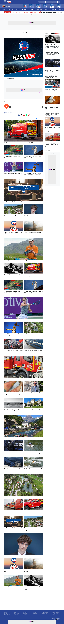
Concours (39, 9)
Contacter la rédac (17, 614)
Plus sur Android (45, 613)
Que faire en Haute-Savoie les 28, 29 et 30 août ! (52, 128)
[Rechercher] (59, 2)
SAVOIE (13, 12)
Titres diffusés (7, 614)
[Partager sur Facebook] (19, 115)
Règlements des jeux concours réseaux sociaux (56, 613)
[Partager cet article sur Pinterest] (24, 115)
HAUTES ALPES (25, 12)
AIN (16, 12)
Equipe (5, 613)
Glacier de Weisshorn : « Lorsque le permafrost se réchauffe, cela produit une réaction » (52, 47)
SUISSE (20, 12)
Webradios (24, 9)
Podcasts (32, 9)
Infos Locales (16, 613)
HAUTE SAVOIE (7, 12)
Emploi (60, 9)
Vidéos (46, 9)
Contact (5, 612)
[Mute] (18, 6)
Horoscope (53, 9)
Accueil (3, 9)
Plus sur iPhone (45, 612)
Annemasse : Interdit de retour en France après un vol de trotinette (52, 70)
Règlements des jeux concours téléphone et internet (56, 619)
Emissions (25, 613)
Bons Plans (11, 9)
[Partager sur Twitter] (21, 115)
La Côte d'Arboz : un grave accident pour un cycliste (51, 144)
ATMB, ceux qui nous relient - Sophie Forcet (51, 90)
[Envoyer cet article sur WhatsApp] (26, 115)
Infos (17, 9)
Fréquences (6, 615)
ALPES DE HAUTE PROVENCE (35, 12)
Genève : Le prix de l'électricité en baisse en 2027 (51, 107)
